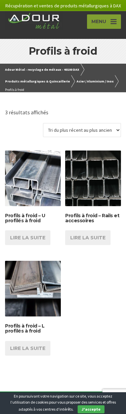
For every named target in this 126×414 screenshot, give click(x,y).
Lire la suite (27, 238)
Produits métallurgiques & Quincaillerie (37, 81)
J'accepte (91, 409)
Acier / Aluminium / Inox (95, 81)
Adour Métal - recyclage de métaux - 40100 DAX (42, 69)
